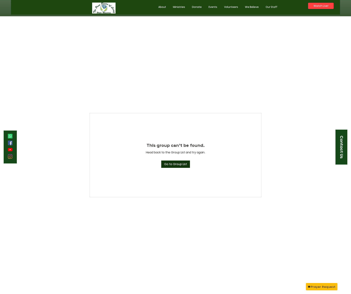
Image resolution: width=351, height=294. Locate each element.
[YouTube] (10, 149)
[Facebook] (10, 143)
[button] (178, 7)
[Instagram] (10, 156)
